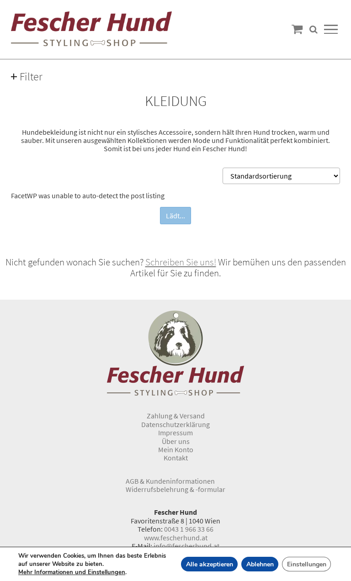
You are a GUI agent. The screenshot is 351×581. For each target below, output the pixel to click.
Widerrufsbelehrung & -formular (175, 489)
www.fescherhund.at (175, 537)
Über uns (176, 441)
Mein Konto (175, 449)
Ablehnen (260, 564)
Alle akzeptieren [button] (209, 564)
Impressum (175, 432)
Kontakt (176, 457)
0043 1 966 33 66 (188, 528)
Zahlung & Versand (176, 415)
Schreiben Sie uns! (180, 262)
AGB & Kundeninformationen (170, 481)
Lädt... (175, 215)
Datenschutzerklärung (175, 424)
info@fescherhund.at (186, 545)
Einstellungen (306, 564)
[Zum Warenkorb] (297, 29)
